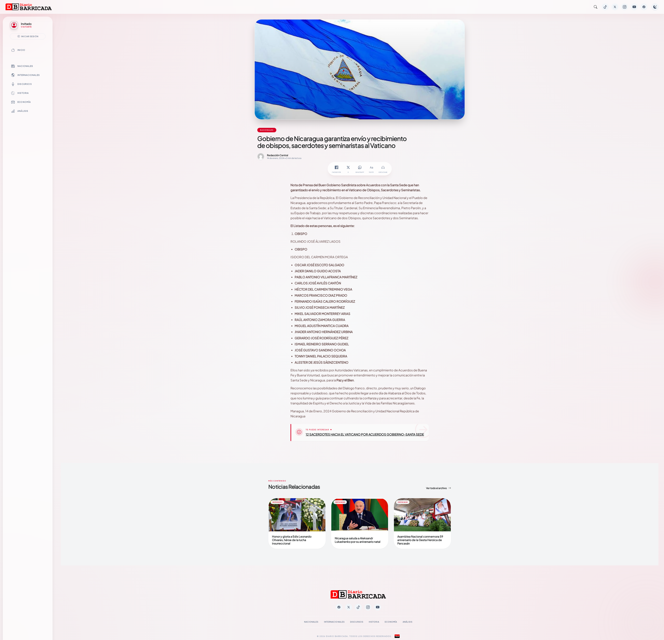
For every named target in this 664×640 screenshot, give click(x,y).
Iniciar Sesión (29, 36)
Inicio (21, 50)
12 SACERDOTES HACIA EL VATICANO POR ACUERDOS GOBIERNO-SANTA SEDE (365, 434)
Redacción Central (277, 155)
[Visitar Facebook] (643, 6)
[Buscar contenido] (595, 6)
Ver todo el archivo (436, 488)
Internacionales (28, 75)
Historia (23, 93)
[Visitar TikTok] (605, 6)
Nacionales (25, 66)
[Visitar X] (614, 6)
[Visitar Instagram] (624, 6)
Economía (24, 102)
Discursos (24, 84)
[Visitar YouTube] (634, 6)
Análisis (22, 111)
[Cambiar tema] (655, 6)
